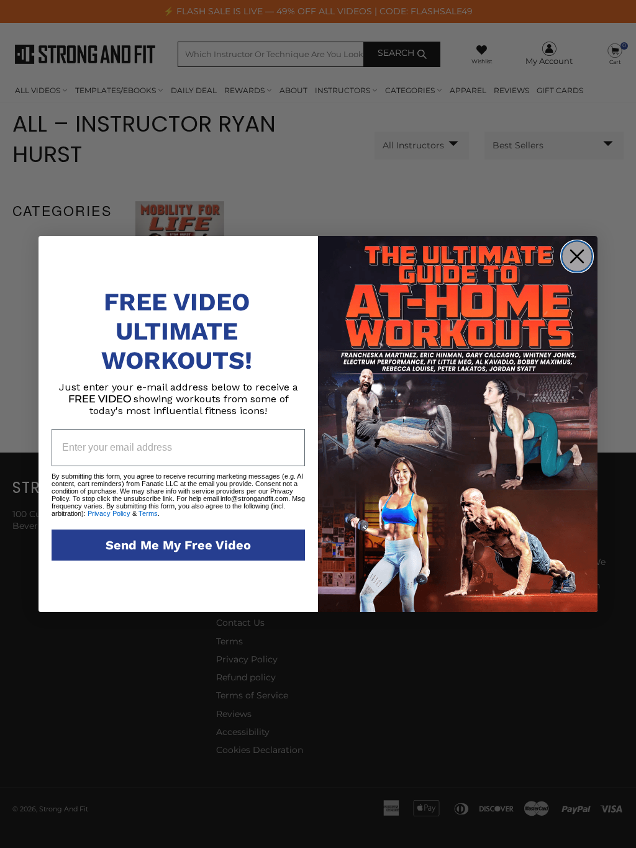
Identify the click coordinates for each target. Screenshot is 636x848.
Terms (147, 513)
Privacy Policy (109, 513)
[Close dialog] (577, 256)
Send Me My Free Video (178, 545)
